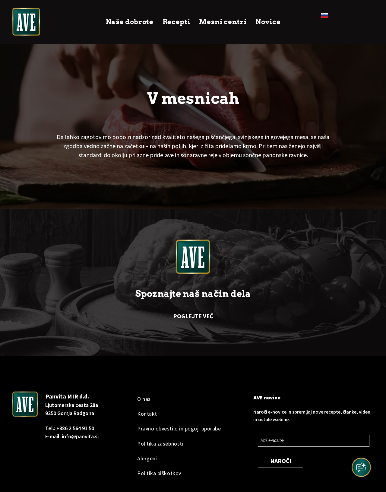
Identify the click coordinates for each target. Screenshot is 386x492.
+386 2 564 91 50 (75, 428)
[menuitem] (129, 22)
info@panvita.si (80, 436)
